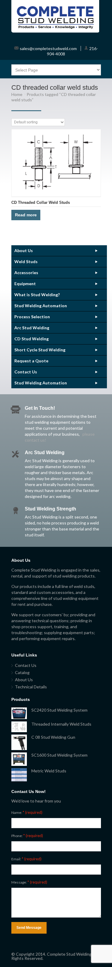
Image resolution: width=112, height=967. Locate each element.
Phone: (27, 835)
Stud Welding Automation (40, 305)
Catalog (22, 672)
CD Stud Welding (31, 338)
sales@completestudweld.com (48, 48)
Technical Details (31, 686)
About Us (23, 250)
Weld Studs (26, 261)
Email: (26, 858)
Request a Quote (31, 360)
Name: (26, 812)
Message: (29, 882)
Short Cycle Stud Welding (39, 349)
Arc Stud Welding (31, 327)
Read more (26, 214)
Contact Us (25, 371)
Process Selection (32, 316)
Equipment (25, 283)
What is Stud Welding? (37, 294)
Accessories (26, 272)
